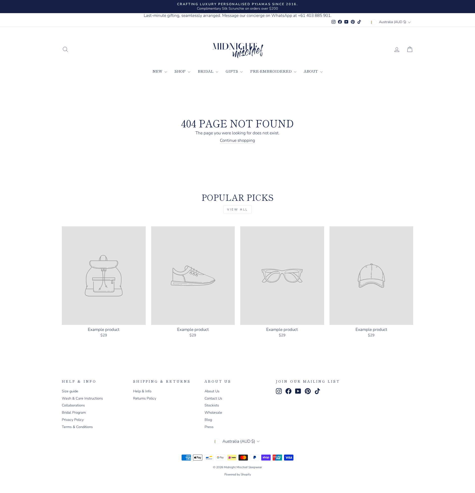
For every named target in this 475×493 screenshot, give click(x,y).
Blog (208, 419)
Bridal (206, 71)
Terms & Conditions (77, 426)
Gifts (232, 71)
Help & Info (142, 391)
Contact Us (213, 398)
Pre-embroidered (271, 71)
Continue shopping (237, 140)
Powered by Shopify (237, 474)
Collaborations (73, 405)
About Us (212, 391)
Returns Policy (144, 398)
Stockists (212, 405)
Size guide (70, 391)
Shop (180, 71)
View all (237, 209)
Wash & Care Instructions (82, 398)
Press (209, 426)
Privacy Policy (73, 419)
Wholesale (213, 412)
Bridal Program (74, 412)
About (311, 71)
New (157, 71)
